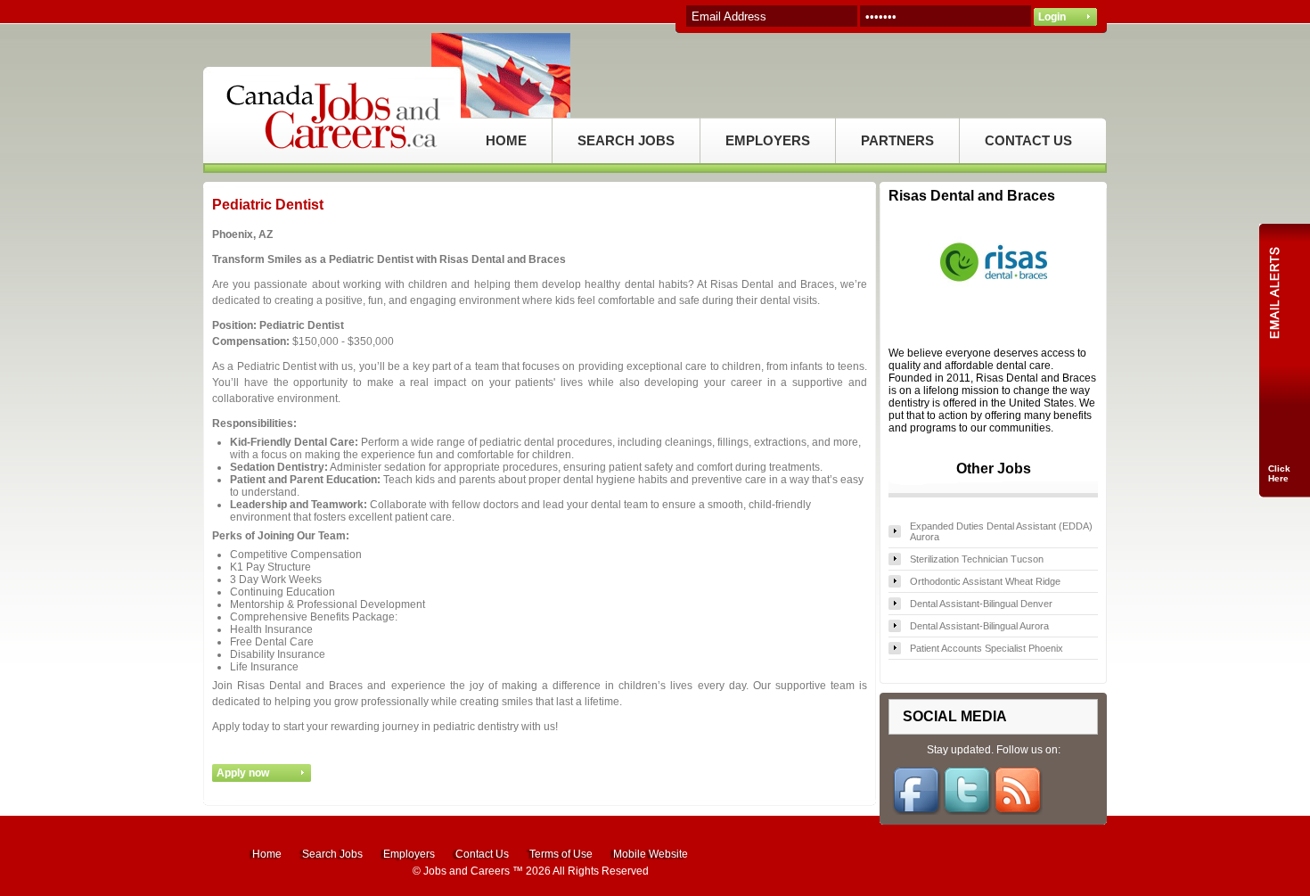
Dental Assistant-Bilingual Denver (981, 603)
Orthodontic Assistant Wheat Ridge (985, 581)
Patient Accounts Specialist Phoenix (986, 648)
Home (267, 854)
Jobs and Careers (466, 871)
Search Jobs (332, 854)
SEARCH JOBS (626, 140)
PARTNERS (897, 140)
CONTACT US (1028, 140)
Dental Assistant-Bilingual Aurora (979, 626)
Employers (409, 854)
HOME (506, 140)
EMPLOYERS (767, 140)
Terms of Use (561, 854)
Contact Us (482, 854)
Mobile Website (650, 854)
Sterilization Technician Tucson (977, 559)
